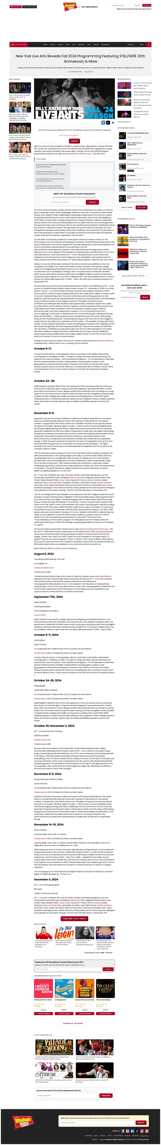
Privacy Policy (143, 1139)
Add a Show (141, 207)
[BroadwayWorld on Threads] (142, 1131)
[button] (148, 44)
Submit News (118, 1136)
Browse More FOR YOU (133, 276)
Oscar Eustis (64, 480)
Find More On (73, 1023)
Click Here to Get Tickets (74, 919)
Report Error (144, 1136)
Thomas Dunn (65, 470)
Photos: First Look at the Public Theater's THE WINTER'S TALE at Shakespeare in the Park (19, 132)
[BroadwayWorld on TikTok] (137, 1131)
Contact (102, 1136)
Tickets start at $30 (42, 653)
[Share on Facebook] (103, 123)
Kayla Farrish (47, 252)
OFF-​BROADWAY (89, 7)
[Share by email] (113, 123)
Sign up (145, 297)
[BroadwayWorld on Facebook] (123, 1131)
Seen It (43, 1010)
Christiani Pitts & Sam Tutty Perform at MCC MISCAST (141, 114)
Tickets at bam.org (42, 740)
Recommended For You (126, 219)
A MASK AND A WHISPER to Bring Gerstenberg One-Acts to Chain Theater (50, 173)
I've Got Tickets (43, 1013)
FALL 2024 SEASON (60, 548)
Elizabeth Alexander (76, 477)
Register (131, 44)
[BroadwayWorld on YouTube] (147, 1131)
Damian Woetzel (104, 482)
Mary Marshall (50, 482)
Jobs (74, 44)
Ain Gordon (74, 512)
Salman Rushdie (94, 480)
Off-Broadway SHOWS (126, 128)
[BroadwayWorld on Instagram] (128, 1131)
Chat (67, 44)
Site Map (135, 1136)
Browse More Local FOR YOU (98, 953)
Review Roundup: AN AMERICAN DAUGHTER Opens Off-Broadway (51, 166)
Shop (89, 44)
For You (43, 924)
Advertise (88, 1136)
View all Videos (123, 122)
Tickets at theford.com (44, 568)
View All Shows (126, 207)
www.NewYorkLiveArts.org (79, 153)
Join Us (109, 1136)
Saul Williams (105, 576)
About (96, 1136)
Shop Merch (16, 7)
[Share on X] (108, 123)
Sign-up (137, 5)
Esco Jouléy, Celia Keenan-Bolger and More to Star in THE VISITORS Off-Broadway (19, 151)
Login (141, 44)
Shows (52, 44)
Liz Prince (81, 311)
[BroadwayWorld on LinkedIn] (132, 1131)
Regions (128, 1136)
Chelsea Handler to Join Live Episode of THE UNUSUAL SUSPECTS (50, 180)
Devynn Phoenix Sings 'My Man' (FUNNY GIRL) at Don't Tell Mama (143, 85)
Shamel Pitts (109, 252)
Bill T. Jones (72, 254)
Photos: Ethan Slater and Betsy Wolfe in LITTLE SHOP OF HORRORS (19, 92)
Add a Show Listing (29, 7)
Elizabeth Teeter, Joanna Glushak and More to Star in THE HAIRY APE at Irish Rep (50, 187)
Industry (60, 44)
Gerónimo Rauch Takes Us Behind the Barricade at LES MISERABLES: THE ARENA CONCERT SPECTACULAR (18, 112)
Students (81, 44)
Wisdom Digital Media (115, 1139)
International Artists (101, 340)
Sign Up (74, 141)
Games (96, 44)
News (45, 44)
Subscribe (106, 1095)
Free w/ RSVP (40, 615)
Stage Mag (105, 44)
